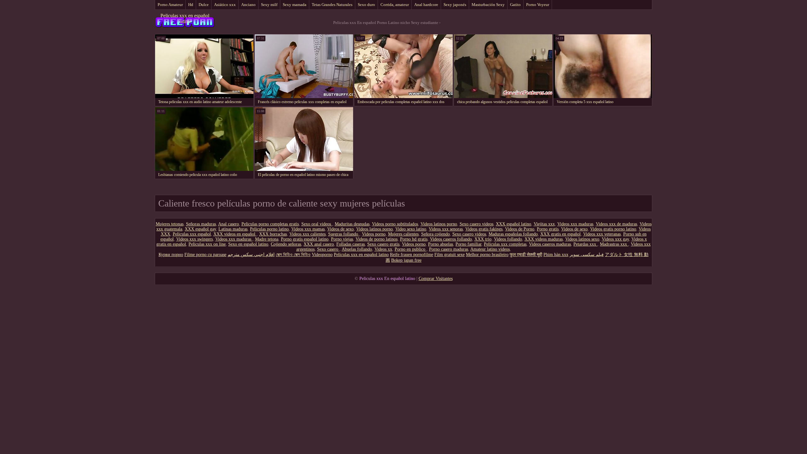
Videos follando (508, 239)
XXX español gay (200, 229)
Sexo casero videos (476, 224)
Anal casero (228, 224)
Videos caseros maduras (550, 244)
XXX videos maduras (544, 239)
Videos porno (374, 234)
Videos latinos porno (439, 224)
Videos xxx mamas (308, 229)
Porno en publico (411, 249)
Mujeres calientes (403, 234)
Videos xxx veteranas (602, 234)
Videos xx (383, 249)
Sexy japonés (455, 4)
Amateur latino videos (490, 249)
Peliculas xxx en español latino (184, 18)
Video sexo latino (410, 229)
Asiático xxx (225, 4)
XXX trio (482, 239)
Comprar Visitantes (436, 278)
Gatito (515, 4)
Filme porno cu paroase (205, 254)
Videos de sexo (340, 229)
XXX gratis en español (560, 234)
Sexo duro (366, 4)
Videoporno (322, 254)
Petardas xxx (585, 244)
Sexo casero (328, 249)
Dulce (204, 4)
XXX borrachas (273, 234)
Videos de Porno (519, 229)
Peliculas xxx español (192, 234)
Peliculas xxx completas (505, 244)
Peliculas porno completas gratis (270, 224)
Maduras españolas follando (513, 234)
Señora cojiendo (435, 234)
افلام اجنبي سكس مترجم (251, 254)
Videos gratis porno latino (613, 229)
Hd (190, 4)
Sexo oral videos (316, 224)
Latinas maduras (232, 229)
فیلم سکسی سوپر (587, 254)
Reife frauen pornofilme (411, 254)
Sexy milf (269, 4)
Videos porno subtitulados (395, 224)
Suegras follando (343, 234)
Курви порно (171, 254)
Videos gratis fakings (483, 229)
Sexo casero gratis (383, 244)
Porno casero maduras (448, 249)
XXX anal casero (319, 244)
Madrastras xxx (614, 244)
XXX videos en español (235, 234)
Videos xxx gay (615, 239)
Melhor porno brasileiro (487, 254)
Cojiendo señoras (286, 244)
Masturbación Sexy (488, 4)
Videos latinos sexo (582, 239)
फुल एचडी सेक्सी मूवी (526, 254)
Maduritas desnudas (352, 224)
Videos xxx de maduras (616, 224)
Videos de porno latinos (377, 239)
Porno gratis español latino (304, 239)
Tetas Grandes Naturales (332, 4)
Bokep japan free (406, 260)
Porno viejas (342, 239)
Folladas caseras (350, 244)
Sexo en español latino (248, 244)
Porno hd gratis (413, 239)
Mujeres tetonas (169, 224)
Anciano (248, 4)
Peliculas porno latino (269, 229)
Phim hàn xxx (555, 254)
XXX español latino (513, 224)
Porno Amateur (170, 4)
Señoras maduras (201, 224)
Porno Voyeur (537, 4)
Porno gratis (548, 229)
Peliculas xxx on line (207, 244)
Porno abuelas (440, 244)
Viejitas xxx (544, 224)
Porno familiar (468, 244)
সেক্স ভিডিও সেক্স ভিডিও (293, 254)
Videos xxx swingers (194, 239)
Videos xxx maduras (575, 224)
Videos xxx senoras (446, 229)
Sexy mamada (294, 4)
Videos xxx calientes (307, 234)
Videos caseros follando (451, 239)
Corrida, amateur (394, 4)
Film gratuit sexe (449, 254)
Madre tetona (266, 239)
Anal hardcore (426, 4)
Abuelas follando (357, 249)
